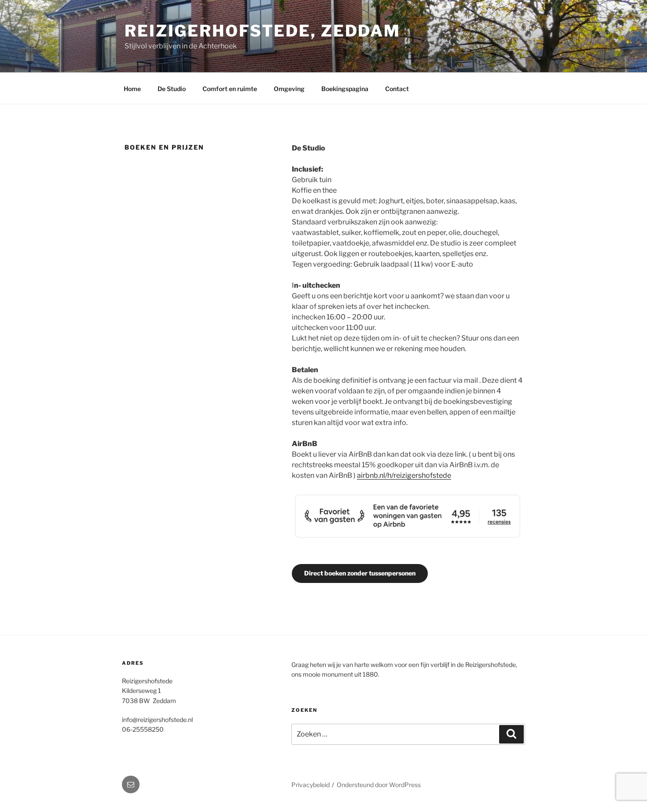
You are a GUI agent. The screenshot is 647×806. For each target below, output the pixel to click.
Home (132, 88)
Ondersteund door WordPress (379, 784)
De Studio (172, 88)
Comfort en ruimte (229, 88)
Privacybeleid (310, 784)
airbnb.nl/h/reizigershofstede (404, 475)
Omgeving (289, 88)
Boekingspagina (344, 88)
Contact (397, 88)
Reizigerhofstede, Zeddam (263, 30)
